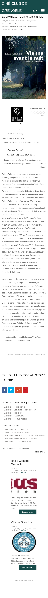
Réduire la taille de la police (13, 23)
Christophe (22, 472)
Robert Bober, (18, 134)
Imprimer (14, 29)
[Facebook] (4, 390)
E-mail (21, 29)
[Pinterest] (25, 390)
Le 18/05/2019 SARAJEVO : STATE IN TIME (18, 442)
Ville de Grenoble (21, 522)
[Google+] (18, 390)
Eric (34, 21)
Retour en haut (40, 452)
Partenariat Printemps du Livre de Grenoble (23, 26)
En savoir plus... (28, 512)
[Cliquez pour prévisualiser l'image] (24, 67)
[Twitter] (11, 390)
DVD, (10, 134)
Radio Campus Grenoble (20, 462)
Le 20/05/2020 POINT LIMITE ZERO (15, 419)
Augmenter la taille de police (15, 23)
